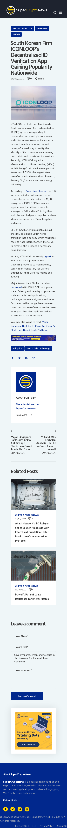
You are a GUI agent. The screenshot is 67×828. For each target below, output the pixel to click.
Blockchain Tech (23, 28)
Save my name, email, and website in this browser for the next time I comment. (34, 658)
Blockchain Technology (38, 348)
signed (47, 256)
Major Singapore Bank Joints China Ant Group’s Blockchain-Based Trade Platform (33, 326)
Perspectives (31, 586)
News (17, 34)
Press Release (32, 515)
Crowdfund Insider (36, 191)
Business (42, 28)
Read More (21, 415)
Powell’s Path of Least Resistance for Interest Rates (32, 597)
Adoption (17, 348)
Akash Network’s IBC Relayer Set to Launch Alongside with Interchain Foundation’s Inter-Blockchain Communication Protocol (32, 532)
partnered (16, 287)
